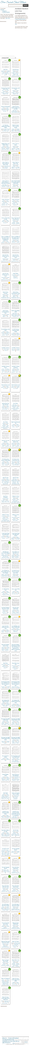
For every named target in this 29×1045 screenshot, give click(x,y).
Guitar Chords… (16, 686)
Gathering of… (15, 409)
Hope (17, 74)
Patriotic (6, 350)
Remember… (18, 724)
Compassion (4, 594)
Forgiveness (13, 872)
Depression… (7, 723)
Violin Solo (13, 517)
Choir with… (5, 111)
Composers (4, 10)
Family (17, 316)
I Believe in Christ (15, 496)
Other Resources (6, 1042)
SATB (13, 70)
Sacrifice (13, 945)
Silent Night (5, 793)
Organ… (16, 110)
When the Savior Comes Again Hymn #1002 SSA (5, 998)
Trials (6, 388)
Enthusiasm (14, 316)
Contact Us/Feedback (13, 1038)
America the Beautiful (5, 106)
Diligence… (13, 149)
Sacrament (5, 222)
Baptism (8, 833)
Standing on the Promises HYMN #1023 (5, 813)
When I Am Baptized (5, 978)
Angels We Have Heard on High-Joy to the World (16, 108)
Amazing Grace (16, 69)
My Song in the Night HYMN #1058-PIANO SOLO (5, 738)
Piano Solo (3, 277)
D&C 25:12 (8, 18)
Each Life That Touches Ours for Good (5, 256)
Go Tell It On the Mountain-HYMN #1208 (15, 330)
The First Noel (15, 830)
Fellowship (18, 928)
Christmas (6, 72)
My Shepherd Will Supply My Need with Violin (15, 701)
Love (16, 75)
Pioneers (8, 297)
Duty (8, 501)
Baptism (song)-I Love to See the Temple (15, 126)
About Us (4, 1038)
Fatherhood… (15, 631)
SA (2, 314)
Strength (14, 502)
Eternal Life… (5, 202)
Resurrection (5, 613)
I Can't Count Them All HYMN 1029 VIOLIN (15, 534)
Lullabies (5, 667)
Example (17, 576)
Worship (6, 73)
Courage (17, 148)
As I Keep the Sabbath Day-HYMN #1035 (5, 126)
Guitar (13, 686)
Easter (16, 149)
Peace (18, 75)
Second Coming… (5, 409)
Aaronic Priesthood (15, 112)
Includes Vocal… (17, 835)
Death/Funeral (3, 279)
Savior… (3, 73)
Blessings (14, 73)
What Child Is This (15, 960)
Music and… (13, 724)
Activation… (13, 72)
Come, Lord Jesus (5, 199)
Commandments (6, 817)
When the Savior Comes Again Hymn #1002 (15, 980)
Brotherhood (14, 927)
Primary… (5, 184)
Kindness (13, 75)
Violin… (18, 539)
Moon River (5, 663)
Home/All (2, 9)
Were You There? (15, 941)
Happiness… (4, 203)
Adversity (8, 147)
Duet (3, 184)
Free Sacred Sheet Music (13, 2)
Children (12, 315)
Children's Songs (17, 315)
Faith (18, 149)
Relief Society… (17, 834)
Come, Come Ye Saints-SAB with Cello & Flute (5, 163)
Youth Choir (6, 372)
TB (12, 294)
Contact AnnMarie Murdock (20, 19)
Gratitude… (4, 538)
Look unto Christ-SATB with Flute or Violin (5, 627)
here (16, 24)
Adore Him (5, 69)
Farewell (18, 242)
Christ (17, 73)
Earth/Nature (6, 333)
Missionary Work (3, 297)
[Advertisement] (7, 39)
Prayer (18, 464)
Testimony (18, 502)
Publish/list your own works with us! (10, 1041)
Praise (8, 463)
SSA (12, 942)
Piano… (3, 90)
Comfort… (14, 74)
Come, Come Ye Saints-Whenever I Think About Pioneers (5, 182)
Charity (3, 149)
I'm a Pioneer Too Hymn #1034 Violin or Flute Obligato (5, 571)
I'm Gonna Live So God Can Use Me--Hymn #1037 (15, 571)
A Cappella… (8, 965)
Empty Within (15, 273)
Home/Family (14, 761)
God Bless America (5, 347)
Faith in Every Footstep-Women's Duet (5, 312)
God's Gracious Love (5, 384)
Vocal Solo (13, 443)
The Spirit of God (5, 848)
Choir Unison (3, 70)
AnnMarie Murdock (6, 12)
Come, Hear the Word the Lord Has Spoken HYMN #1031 (15, 182)
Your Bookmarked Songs (8, 1039)
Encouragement (14, 501)
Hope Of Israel (5, 477)
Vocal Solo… (3, 686)
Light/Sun (3, 463)
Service (7, 279)
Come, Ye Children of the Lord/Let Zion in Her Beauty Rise (15, 237)
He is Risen (15, 403)
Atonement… (18, 72)
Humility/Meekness (4, 928)
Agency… (13, 557)
